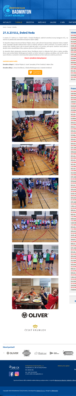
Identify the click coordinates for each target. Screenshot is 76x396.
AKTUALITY (7, 22)
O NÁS (62, 22)
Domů (4, 27)
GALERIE (53, 22)
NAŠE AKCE (42, 22)
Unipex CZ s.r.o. (40, 391)
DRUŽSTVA (30, 22)
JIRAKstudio (54, 391)
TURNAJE (18, 22)
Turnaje (9, 27)
